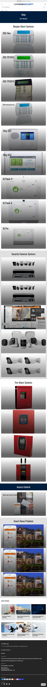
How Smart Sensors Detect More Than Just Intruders (8, 635)
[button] (1, 4)
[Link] (23, 41)
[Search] (44, 7)
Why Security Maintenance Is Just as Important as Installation (23, 635)
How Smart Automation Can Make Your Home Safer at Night (37, 617)
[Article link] (8, 612)
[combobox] (23, 7)
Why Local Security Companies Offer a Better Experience (23, 617)
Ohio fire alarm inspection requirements (6, 617)
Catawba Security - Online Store (12, 646)
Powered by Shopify (24, 646)
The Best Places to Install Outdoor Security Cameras (37, 635)
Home (2, 10)
